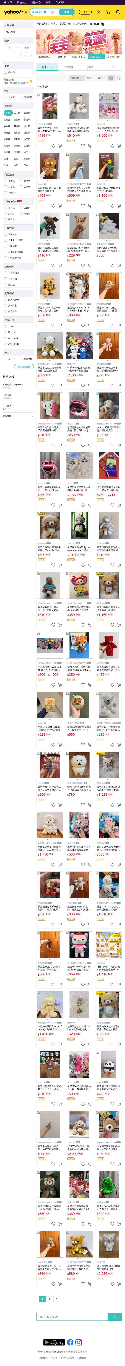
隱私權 (54, 1357)
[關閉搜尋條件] (45, 12)
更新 (85, 1351)
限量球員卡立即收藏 (80, 56)
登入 (85, 12)
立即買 (68, 67)
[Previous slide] (68, 106)
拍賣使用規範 (67, 1357)
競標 (90, 67)
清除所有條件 (24, 366)
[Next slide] (91, 106)
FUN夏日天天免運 (97, 56)
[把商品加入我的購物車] (60, 146)
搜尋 (115, 1316)
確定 (26, 55)
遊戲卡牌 (62, 56)
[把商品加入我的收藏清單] (53, 146)
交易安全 (82, 1357)
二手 (112, 67)
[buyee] (18, 81)
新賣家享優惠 (113, 56)
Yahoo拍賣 (16, 12)
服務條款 (43, 1357)
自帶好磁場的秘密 (46, 56)
